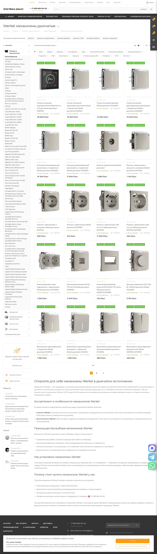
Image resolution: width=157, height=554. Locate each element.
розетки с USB (78, 38)
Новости (7, 388)
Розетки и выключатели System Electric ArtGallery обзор (20, 466)
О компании (29, 527)
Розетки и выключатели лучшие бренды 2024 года (19, 453)
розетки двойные (63, 38)
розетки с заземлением (45, 38)
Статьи (6, 430)
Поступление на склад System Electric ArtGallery (16, 397)
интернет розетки (93, 38)
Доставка (47, 523)
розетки (31, 38)
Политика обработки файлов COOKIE (132, 546)
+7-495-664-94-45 (39, 8)
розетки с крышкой (110, 38)
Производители (10, 527)
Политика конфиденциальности (121, 533)
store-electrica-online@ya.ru (81, 531)
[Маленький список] (135, 45)
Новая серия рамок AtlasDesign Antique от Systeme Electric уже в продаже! (17, 421)
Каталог (7, 523)
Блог (55, 527)
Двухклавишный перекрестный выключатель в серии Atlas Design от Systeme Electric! (16, 409)
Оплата (35, 523)
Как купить (21, 523)
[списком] (149, 45)
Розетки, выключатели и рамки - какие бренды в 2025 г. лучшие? (19, 440)
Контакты (7, 531)
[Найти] (151, 9)
